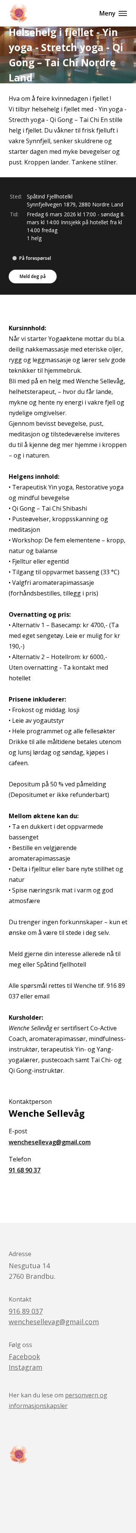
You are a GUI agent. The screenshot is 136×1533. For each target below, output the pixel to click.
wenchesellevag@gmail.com (50, 1142)
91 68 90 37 (24, 1170)
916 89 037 (26, 1311)
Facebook (24, 1356)
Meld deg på (33, 276)
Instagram (25, 1367)
